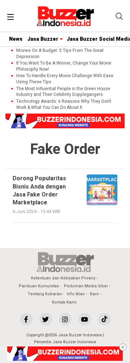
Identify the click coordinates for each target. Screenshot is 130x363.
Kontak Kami (64, 302)
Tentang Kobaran (45, 294)
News (15, 39)
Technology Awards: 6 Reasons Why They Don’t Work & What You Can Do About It (63, 104)
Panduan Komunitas (39, 286)
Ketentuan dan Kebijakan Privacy (63, 278)
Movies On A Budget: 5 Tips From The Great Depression (60, 54)
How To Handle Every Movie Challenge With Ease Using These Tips (64, 79)
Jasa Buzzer (42, 39)
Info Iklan (76, 294)
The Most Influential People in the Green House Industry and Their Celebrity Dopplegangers (63, 92)
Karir (94, 294)
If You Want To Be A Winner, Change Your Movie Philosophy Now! (63, 66)
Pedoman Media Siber (86, 286)
